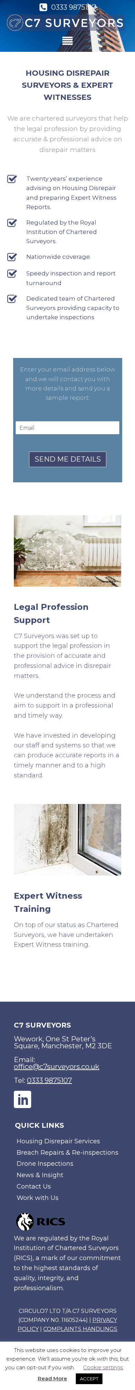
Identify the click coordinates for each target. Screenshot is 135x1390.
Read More (52, 1378)
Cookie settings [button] (103, 1367)
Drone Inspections (45, 1163)
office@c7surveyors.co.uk (56, 1066)
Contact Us (34, 1186)
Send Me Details (68, 459)
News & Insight (40, 1175)
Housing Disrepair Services (58, 1141)
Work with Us (37, 1198)
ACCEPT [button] (89, 1378)
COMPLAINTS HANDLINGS (80, 1329)
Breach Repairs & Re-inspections (67, 1152)
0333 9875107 (49, 1080)
